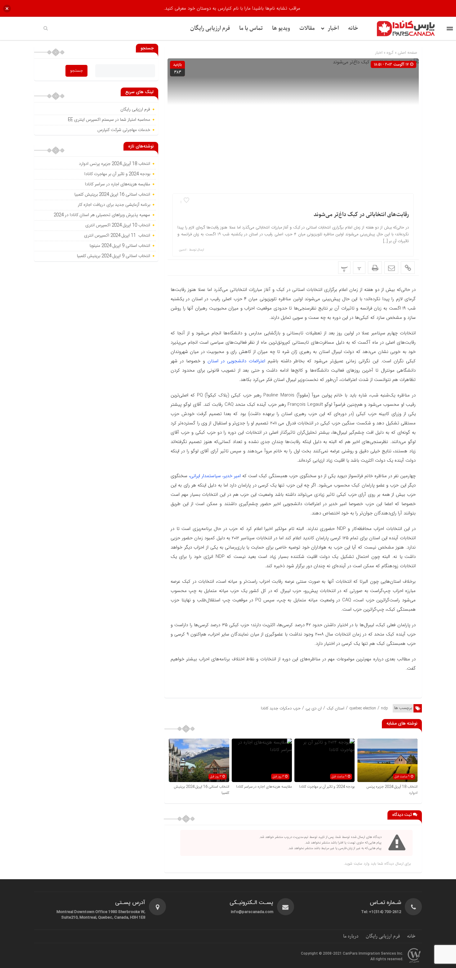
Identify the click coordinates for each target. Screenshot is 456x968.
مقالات (307, 28)
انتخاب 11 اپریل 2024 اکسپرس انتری (117, 235)
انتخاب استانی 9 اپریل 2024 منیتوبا (119, 246)
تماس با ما (251, 28)
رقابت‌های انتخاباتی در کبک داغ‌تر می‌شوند (361, 214)
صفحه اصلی (406, 52)
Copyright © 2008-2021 (322, 954)
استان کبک (335, 708)
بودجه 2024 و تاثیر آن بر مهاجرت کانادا (327, 787)
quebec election (362, 708)
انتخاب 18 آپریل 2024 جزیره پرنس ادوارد (114, 164)
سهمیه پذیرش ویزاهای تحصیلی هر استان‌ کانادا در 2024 (102, 215)
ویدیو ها (281, 28)
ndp (384, 708)
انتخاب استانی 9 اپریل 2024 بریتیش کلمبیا (113, 256)
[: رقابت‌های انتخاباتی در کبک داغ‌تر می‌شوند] (391, 267)
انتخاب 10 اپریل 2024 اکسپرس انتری (117, 225)
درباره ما (351, 936)
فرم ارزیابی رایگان (210, 28)
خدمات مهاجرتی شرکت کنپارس (123, 130)
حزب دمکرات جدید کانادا (281, 708)
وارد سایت (360, 863)
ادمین (182, 249)
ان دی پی (314, 708)
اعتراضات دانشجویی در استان (235, 361)
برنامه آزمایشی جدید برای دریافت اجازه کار (113, 205)
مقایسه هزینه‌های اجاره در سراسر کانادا (264, 787)
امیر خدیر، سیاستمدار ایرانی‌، (214, 476)
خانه (353, 28)
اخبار (333, 28)
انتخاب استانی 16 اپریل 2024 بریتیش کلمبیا (112, 194)
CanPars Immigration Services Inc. (373, 954)
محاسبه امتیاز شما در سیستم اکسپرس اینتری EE (109, 120)
